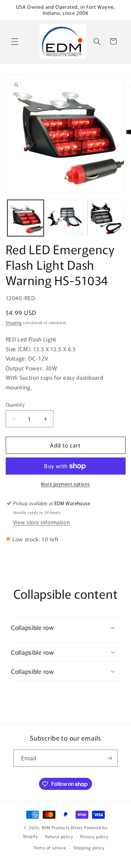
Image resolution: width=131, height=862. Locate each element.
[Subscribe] (109, 758)
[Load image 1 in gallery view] (25, 218)
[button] (15, 41)
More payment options (65, 484)
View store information (41, 522)
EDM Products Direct (62, 827)
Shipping (14, 322)
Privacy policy (94, 836)
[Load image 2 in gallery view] (65, 218)
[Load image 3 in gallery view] (105, 218)
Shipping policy (89, 847)
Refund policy (59, 836)
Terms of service (50, 847)
